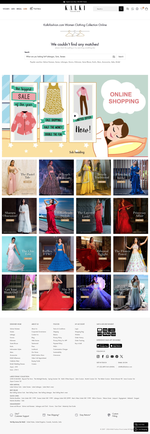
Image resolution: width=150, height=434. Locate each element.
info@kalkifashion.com (125, 367)
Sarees (57, 62)
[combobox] (71, 57)
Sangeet (136, 398)
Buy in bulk (78, 343)
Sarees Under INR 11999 (45, 398)
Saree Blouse (86, 62)
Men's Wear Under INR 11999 (81, 398)
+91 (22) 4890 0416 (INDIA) (105, 367)
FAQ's (55, 346)
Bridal (118, 62)
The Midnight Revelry (40, 379)
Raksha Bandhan (15, 398)
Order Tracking (79, 340)
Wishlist (77, 334)
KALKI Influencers (15, 358)
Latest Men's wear (48, 387)
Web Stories (35, 340)
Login (76, 329)
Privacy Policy (57, 337)
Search (27, 52)
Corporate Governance (39, 331)
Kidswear (78, 62)
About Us (34, 329)
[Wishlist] (142, 9)
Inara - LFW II (14, 370)
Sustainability (57, 352)
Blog (33, 337)
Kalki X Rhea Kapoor (67, 379)
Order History (79, 337)
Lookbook (35, 349)
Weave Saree (107, 398)
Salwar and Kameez (28, 406)
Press (33, 346)
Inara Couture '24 (129, 379)
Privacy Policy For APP (60, 340)
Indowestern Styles (15, 349)
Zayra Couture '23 (15, 381)
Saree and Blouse (15, 406)
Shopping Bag (79, 331)
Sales (113, 62)
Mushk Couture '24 (91, 379)
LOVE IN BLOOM (15, 379)
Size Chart (58, 406)
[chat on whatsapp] (132, 8)
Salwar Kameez (48, 62)
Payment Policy (57, 343)
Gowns (71, 62)
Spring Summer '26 (54, 379)
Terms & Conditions (59, 329)
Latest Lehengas (36, 387)
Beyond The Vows (27, 379)
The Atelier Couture (104, 379)
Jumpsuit (115, 398)
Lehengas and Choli (42, 406)
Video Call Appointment (39, 358)
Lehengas (64, 62)
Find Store (37, 9)
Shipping (56, 331)
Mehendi (130, 398)
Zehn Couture (79, 379)
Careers (34, 364)
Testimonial (35, 343)
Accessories (106, 62)
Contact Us (35, 334)
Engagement (122, 398)
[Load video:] (75, 116)
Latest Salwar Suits (15, 387)
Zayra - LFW (14, 367)
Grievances (56, 355)
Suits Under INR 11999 (29, 398)
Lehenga (12, 334)
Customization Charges (60, 349)
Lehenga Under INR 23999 (62, 398)
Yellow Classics (97, 398)
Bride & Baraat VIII (116, 379)
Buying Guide (36, 361)
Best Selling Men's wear (60, 392)
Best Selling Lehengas (45, 392)
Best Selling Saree (31, 392)
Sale (23, 400)
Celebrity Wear (14, 361)
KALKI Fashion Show (38, 355)
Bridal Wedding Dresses (17, 364)
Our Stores (35, 352)
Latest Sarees (27, 387)
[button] (108, 8)
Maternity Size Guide (69, 406)
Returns (55, 334)
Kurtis (94, 62)
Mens (99, 62)
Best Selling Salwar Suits (17, 392)
